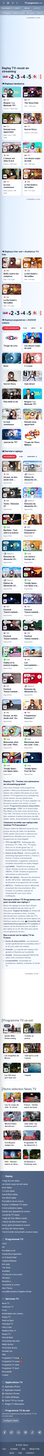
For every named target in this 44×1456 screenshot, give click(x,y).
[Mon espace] (8, 3)
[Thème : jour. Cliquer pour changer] (13, 3)
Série (33, 328)
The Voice (6, 1268)
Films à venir (7, 1327)
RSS (23, 1449)
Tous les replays (11, 328)
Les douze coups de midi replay (15, 1184)
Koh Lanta (6, 1264)
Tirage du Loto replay (11, 1181)
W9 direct (6, 1278)
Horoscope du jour (9, 1348)
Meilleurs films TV (9, 1331)
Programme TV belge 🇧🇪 (12, 1358)
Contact (5, 1375)
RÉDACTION (34, 1449)
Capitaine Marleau (9, 1261)
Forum (4, 1310)
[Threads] (25, 1432)
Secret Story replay (10, 1194)
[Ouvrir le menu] (4, 3)
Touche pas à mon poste (12, 1274)
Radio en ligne (8, 1320)
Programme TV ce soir (18, 1020)
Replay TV (6, 1317)
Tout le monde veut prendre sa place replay (20, 1232)
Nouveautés (7, 1372)
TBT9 (4, 1244)
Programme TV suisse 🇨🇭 (12, 1361)
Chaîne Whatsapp (12, 1397)
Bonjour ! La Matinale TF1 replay (15, 1205)
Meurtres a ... (7, 1281)
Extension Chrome (12, 1393)
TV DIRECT (17, 8)
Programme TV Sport (10, 1368)
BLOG (12, 1453)
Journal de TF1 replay (11, 1215)
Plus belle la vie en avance (13, 1201)
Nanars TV (6, 1334)
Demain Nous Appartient (11, 1254)
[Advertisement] (22, 41)
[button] (39, 1432)
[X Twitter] (11, 1432)
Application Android (13, 1390)
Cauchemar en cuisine (11, 1285)
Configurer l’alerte (10, 1421)
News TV (5, 1303)
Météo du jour (7, 1344)
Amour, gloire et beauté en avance (16, 1225)
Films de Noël (7, 1337)
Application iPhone (12, 1387)
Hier (21, 456)
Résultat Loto (7, 1351)
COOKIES (14, 1449)
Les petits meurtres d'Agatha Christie (16, 1291)
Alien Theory (7, 1288)
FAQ (20, 1453)
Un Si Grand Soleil (9, 1257)
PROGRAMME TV (7, 8)
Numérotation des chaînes (12, 1314)
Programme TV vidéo (10, 1365)
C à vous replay (8, 1191)
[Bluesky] (18, 1432)
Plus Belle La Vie (8, 1250)
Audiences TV (7, 1307)
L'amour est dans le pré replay (14, 1222)
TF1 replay (7, 13)
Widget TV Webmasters (14, 1404)
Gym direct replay (9, 1198)
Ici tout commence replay (12, 1208)
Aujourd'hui (9, 456)
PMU (4, 1354)
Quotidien (6, 1271)
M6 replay (30, 13)
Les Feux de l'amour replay (13, 1228)
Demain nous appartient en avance (16, 1211)
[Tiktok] (32, 1432)
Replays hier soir (13, 251)
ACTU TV (37, 8)
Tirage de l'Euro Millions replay (14, 1218)
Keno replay (7, 1187)
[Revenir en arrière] (17, 3)
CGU (4, 1449)
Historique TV (7, 1324)
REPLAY (27, 8)
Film (25, 328)
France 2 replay (18, 13)
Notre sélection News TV (19, 1089)
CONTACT (30, 1453)
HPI (3, 1247)
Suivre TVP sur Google (14, 1400)
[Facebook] (4, 1432)
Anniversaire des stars (11, 1341)
